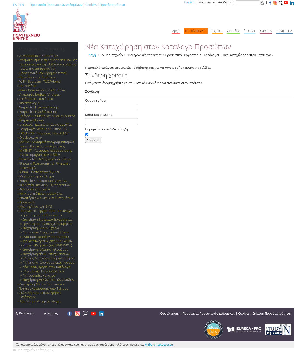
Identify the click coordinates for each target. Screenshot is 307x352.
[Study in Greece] (278, 329)
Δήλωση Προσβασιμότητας (272, 313)
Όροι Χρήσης (169, 313)
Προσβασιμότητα (112, 4)
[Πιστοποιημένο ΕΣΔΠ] (213, 329)
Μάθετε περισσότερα (159, 344)
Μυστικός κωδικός (98, 115)
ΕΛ (15, 4)
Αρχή (92, 55)
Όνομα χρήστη (96, 100)
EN (22, 4)
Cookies (91, 4)
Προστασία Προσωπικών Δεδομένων (56, 4)
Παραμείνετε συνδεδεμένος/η (106, 129)
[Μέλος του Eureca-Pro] (244, 329)
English (189, 2)
